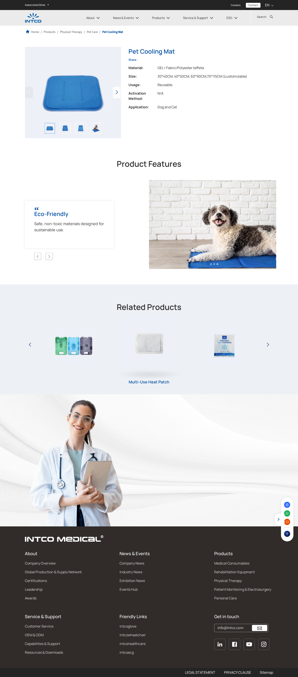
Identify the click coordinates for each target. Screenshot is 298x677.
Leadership (34, 589)
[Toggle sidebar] (278, 519)
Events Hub (129, 589)
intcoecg (127, 652)
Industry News (131, 572)
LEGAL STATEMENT (200, 672)
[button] (117, 92)
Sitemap (266, 672)
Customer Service (39, 626)
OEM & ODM (34, 635)
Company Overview (40, 563)
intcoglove (128, 626)
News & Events (123, 18)
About (90, 18)
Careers (235, 5)
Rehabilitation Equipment (234, 572)
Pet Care (92, 32)
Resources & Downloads (44, 652)
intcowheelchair (133, 635)
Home (35, 32)
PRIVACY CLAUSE (237, 672)
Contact (253, 5)
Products (158, 18)
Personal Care (225, 598)
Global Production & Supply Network (53, 572)
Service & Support (195, 18)
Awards (30, 598)
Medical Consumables (231, 563)
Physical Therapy (71, 32)
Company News (132, 563)
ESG (229, 18)
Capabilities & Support (42, 643)
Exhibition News (132, 580)
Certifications (36, 580)
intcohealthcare (133, 643)
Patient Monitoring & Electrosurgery (242, 589)
